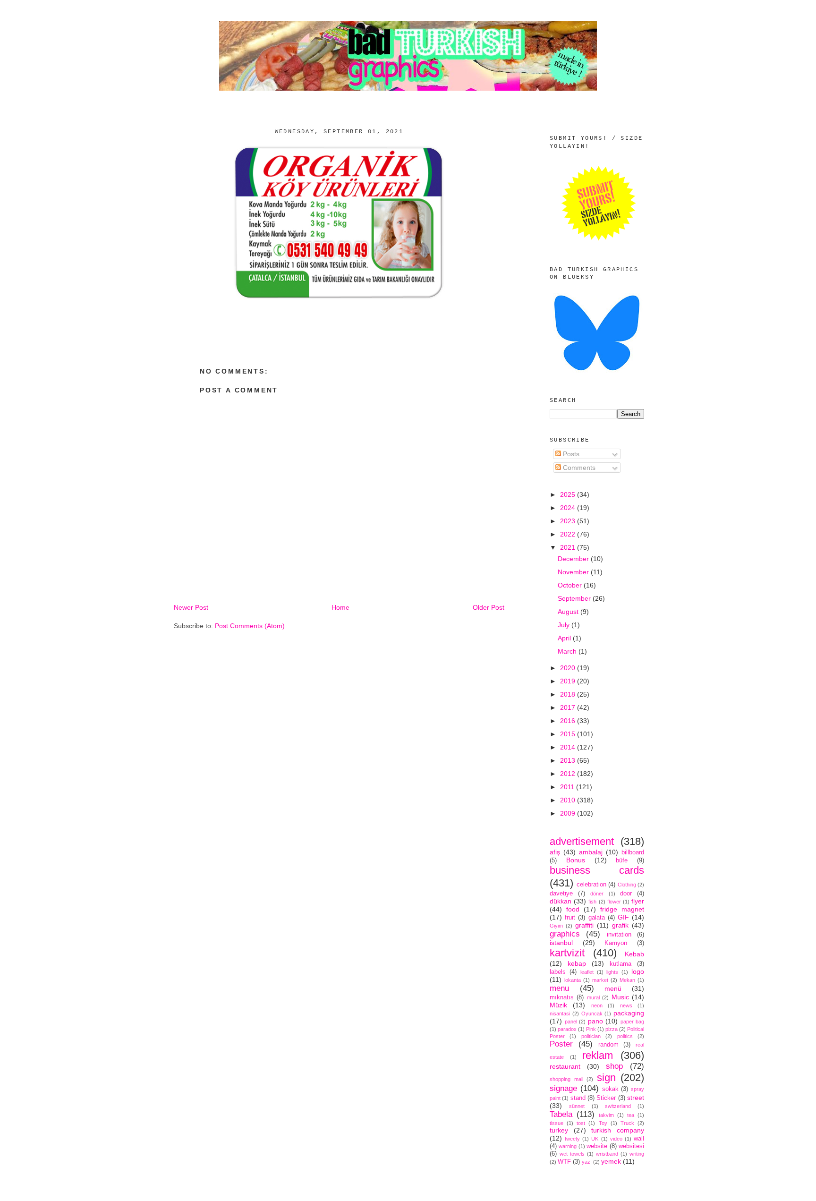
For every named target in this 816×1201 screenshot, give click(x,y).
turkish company (617, 1130)
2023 (568, 521)
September (575, 598)
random (608, 1044)
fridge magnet (622, 909)
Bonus (575, 860)
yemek (611, 1161)
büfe (622, 860)
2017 (568, 707)
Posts (570, 454)
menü (612, 988)
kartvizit (567, 953)
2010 (568, 800)
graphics (565, 933)
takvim (606, 1115)
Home (340, 607)
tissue (556, 1123)
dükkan (560, 901)
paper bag (632, 1021)
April (565, 638)
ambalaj (591, 852)
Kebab (634, 954)
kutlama (620, 964)
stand (578, 1098)
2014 (568, 747)
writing (636, 1154)
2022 (568, 534)
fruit (570, 917)
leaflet (587, 972)
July (564, 625)
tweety (572, 1138)
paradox (567, 1029)
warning (568, 1146)
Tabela (561, 1114)
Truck (627, 1123)
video (616, 1138)
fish (592, 901)
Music (620, 997)
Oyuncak (592, 1013)
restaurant (565, 1066)
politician (591, 1036)
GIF (623, 917)
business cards (597, 870)
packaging (628, 1013)
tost (581, 1123)
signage (563, 1088)
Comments (578, 467)
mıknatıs (562, 997)
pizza (611, 1029)
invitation (619, 934)
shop (614, 1066)
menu (559, 988)
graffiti (584, 925)
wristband (607, 1154)
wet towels (572, 1154)
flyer (637, 901)
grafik (620, 925)
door (626, 893)
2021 (568, 547)
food (572, 909)
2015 (568, 734)
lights (612, 972)
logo (637, 971)
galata (596, 917)
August (569, 611)
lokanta (572, 980)
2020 (568, 668)
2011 (568, 787)
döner (597, 893)
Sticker (606, 1098)
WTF (564, 1161)
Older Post (488, 607)
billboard (632, 852)
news (626, 1005)
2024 (568, 507)
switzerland (618, 1106)
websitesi (631, 1146)
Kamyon (615, 943)
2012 (568, 773)
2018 (568, 694)
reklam (597, 1055)
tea (630, 1115)
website (596, 1146)
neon (597, 1005)
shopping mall (566, 1079)
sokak (610, 1089)
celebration (591, 884)
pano (595, 1021)
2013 (568, 760)
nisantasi (560, 1013)
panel (571, 1021)
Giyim (556, 925)
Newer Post (191, 607)
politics (625, 1036)
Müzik (558, 1005)
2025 (568, 494)
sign (606, 1077)
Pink (591, 1029)
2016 (568, 720)
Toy (603, 1123)
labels (558, 972)
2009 (568, 813)
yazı (587, 1162)
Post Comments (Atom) (250, 626)
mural (593, 997)
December (574, 558)
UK (594, 1138)
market (600, 980)
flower (614, 901)
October (571, 585)
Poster (561, 1043)
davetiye (561, 893)
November (574, 572)
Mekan (627, 980)
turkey (559, 1130)
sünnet (577, 1106)
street (635, 1097)
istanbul (561, 942)
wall (639, 1138)
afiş (555, 852)
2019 (568, 681)
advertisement (582, 841)
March (568, 651)
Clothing (627, 884)
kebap (577, 963)
